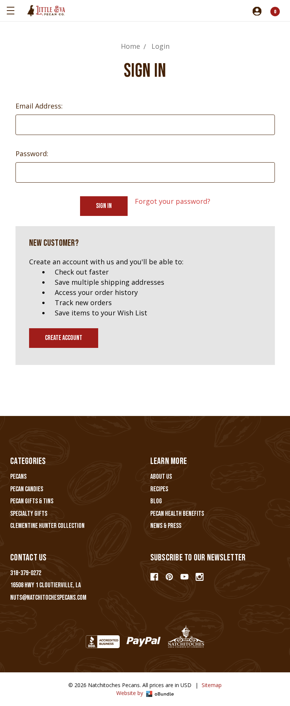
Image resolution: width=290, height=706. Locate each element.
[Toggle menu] (10, 10)
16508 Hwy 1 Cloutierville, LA (45, 585)
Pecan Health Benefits (177, 514)
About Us (161, 477)
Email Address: (39, 105)
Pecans (18, 477)
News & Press (165, 526)
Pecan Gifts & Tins (31, 501)
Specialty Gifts (28, 514)
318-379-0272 (25, 573)
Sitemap (212, 685)
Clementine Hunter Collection (47, 526)
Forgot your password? (172, 201)
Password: (31, 153)
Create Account (63, 338)
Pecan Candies (26, 489)
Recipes (159, 489)
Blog (156, 501)
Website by (130, 693)
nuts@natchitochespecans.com (48, 598)
